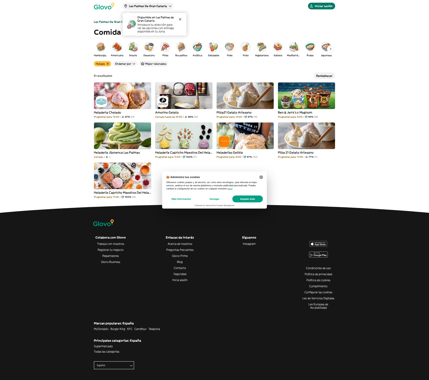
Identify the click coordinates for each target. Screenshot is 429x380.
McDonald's (101, 329)
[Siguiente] (330, 49)
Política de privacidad (318, 274)
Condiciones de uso (318, 268)
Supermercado (103, 346)
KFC (129, 329)
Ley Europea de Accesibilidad (318, 306)
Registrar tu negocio (111, 249)
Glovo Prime (180, 255)
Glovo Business (110, 262)
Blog (180, 262)
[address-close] (180, 19)
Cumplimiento (318, 286)
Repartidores (110, 255)
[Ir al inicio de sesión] (104, 6)
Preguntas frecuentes (180, 249)
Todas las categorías (106, 351)
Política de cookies (318, 280)
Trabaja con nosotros (110, 243)
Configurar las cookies (318, 292)
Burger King (117, 329)
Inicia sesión (180, 280)
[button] (101, 49)
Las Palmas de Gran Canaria (113, 21)
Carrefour (140, 329)
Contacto (180, 268)
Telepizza (154, 329)
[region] (214, 49)
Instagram (249, 243)
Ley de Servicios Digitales (318, 298)
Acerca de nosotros (180, 243)
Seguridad (179, 274)
